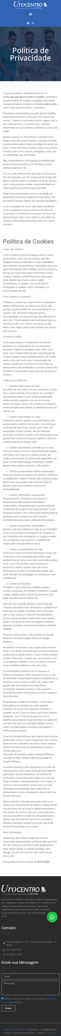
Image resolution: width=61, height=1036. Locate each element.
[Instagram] (33, 23)
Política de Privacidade (14, 1029)
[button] (30, 14)
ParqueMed (51, 1032)
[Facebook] (28, 23)
